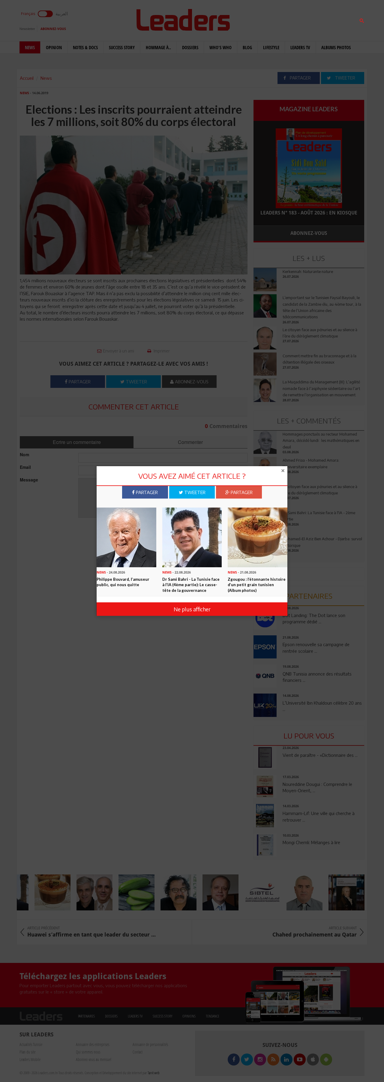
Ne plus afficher (192, 608)
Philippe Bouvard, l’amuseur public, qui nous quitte (123, 582)
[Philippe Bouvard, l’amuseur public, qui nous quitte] (126, 537)
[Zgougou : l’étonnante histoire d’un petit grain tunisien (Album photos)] (257, 537)
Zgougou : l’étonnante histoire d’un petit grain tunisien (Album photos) (257, 585)
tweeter (194, 492)
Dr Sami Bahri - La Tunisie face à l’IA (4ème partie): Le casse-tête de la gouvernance (191, 585)
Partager (146, 492)
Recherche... (267, 19)
